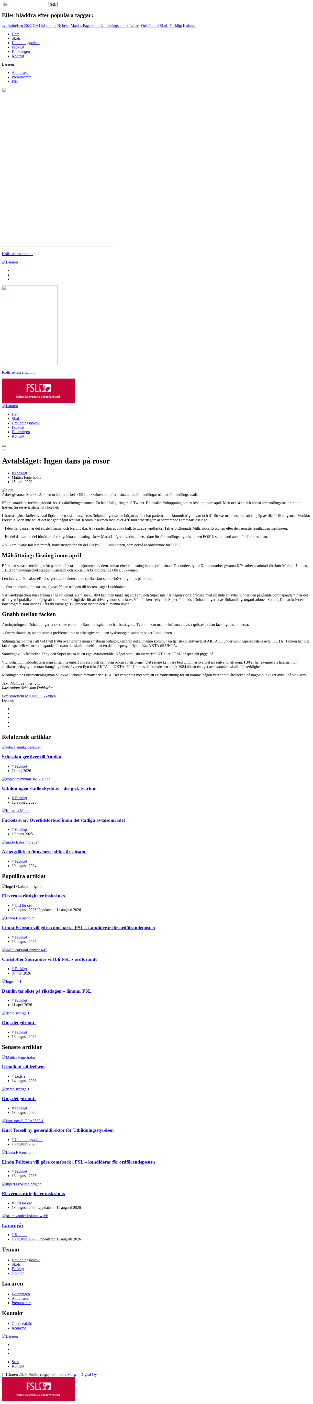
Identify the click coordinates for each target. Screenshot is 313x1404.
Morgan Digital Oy (82, 1374)
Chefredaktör (22, 1323)
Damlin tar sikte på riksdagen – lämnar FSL (46, 991)
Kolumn (189, 26)
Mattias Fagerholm (85, 26)
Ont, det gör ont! (19, 1022)
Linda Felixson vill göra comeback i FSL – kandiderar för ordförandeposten (78, 927)
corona (51, 26)
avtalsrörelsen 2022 (17, 26)
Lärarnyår (12, 1225)
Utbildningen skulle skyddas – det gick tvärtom (49, 788)
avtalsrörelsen (12, 696)
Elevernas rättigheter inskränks (33, 895)
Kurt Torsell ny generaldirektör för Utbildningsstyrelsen (58, 1130)
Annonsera (20, 73)
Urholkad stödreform (23, 1066)
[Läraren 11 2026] (57, 245)
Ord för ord (150, 26)
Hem (15, 34)
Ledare (134, 26)
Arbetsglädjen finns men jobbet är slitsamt (44, 851)
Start (15, 1362)
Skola (164, 26)
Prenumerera (21, 77)
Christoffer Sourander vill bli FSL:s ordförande (49, 959)
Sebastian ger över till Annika (31, 756)
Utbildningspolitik (114, 26)
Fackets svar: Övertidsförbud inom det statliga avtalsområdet (63, 820)
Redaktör (19, 1328)
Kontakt (18, 56)
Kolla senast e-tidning (18, 254)
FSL (15, 81)
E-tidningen (21, 51)
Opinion (18, 1273)
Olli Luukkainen (43, 696)
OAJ (36, 26)
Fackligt (175, 26)
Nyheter (63, 26)
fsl (43, 26)
